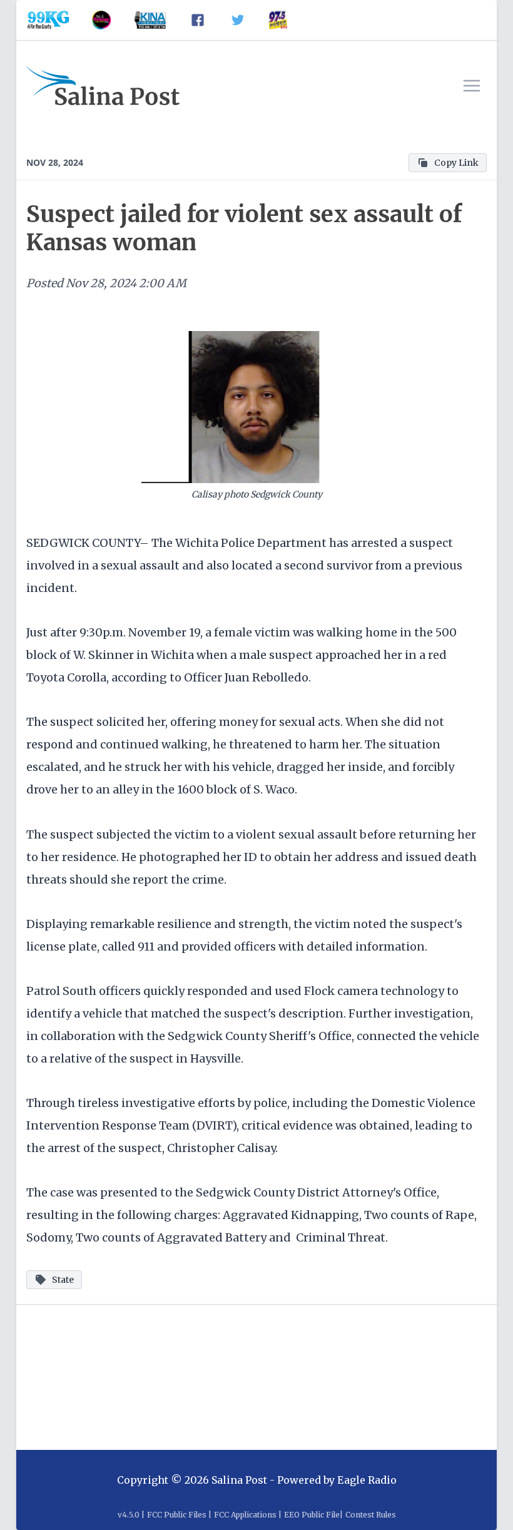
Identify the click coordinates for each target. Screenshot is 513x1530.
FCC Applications (245, 1514)
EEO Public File (312, 1514)
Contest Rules (370, 1514)
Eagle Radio (367, 1480)
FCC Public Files (176, 1514)
